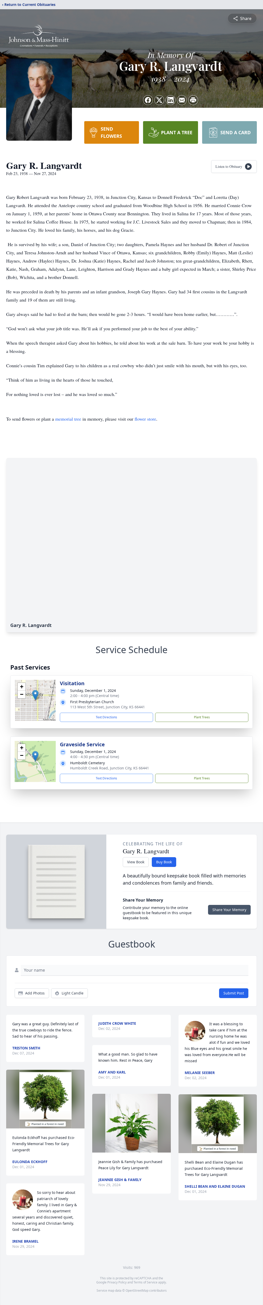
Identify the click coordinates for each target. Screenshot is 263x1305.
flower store (145, 419)
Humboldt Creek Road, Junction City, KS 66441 (109, 768)
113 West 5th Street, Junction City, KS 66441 (107, 706)
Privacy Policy (117, 1282)
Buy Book (164, 861)
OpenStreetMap (137, 1290)
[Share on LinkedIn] (170, 100)
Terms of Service (145, 1282)
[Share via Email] (181, 100)
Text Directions (106, 717)
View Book (135, 861)
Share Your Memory (229, 909)
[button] (35, 695)
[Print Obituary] (193, 100)
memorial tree (68, 419)
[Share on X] (159, 100)
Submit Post (233, 993)
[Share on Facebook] (148, 100)
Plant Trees (202, 717)
